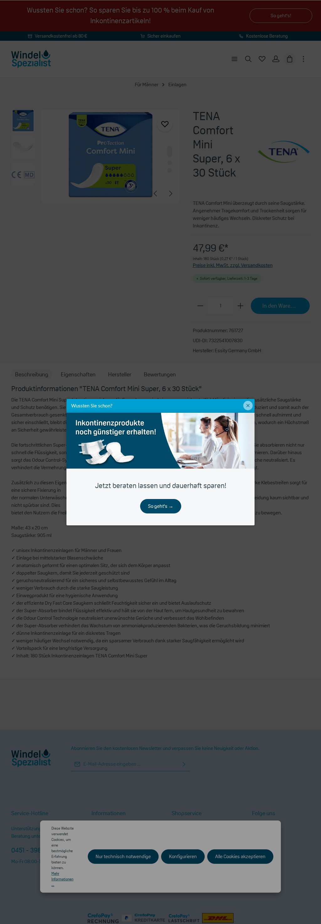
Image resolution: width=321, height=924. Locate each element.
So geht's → (160, 506)
